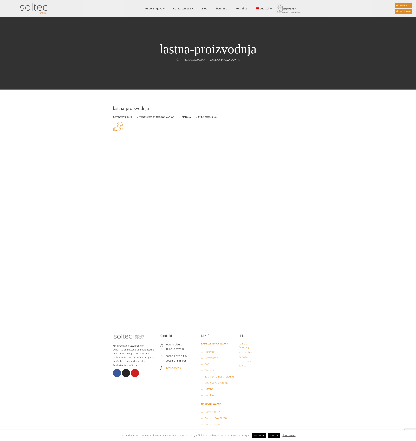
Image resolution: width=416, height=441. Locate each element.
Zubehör (209, 352)
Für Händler (401, 5)
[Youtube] (135, 373)
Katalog (209, 395)
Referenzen (211, 358)
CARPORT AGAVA (211, 404)
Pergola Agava (194, 59)
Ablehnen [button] (274, 435)
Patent (209, 389)
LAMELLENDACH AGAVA (214, 343)
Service (243, 365)
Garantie (209, 370)
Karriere (243, 343)
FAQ (207, 364)
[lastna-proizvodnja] (118, 124)
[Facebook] (117, 373)
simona (186, 117)
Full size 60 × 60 (208, 117)
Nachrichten (245, 352)
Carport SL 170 (213, 412)
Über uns (244, 348)
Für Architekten (403, 11)
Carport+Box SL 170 (216, 418)
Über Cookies (289, 435)
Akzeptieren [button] (259, 435)
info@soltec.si (173, 368)
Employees (245, 361)
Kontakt (243, 357)
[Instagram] (126, 373)
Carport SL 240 (213, 424)
